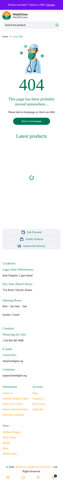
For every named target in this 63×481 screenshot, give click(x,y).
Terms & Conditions (13, 414)
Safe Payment (34, 232)
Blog (35, 393)
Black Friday (9, 437)
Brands (6, 442)
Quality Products (34, 239)
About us (7, 393)
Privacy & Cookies (13, 404)
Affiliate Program (12, 432)
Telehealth (37, 409)
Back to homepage (31, 121)
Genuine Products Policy (16, 398)
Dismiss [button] (51, 4)
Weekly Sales (10, 453)
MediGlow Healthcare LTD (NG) (33, 467)
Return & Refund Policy (15, 409)
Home (5, 36)
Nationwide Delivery (34, 246)
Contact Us (38, 398)
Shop (5, 448)
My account (38, 404)
